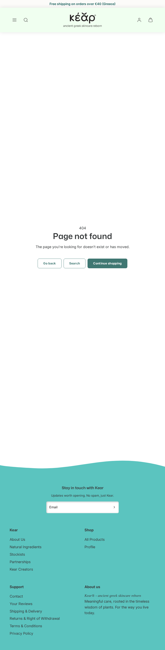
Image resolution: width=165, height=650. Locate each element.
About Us (17, 539)
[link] (139, 20)
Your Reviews (21, 604)
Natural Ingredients (25, 547)
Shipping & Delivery (26, 611)
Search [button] (74, 263)
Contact (16, 596)
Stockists (17, 554)
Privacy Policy (21, 633)
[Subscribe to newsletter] (114, 507)
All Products (95, 539)
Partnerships (20, 562)
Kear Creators (21, 569)
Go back (49, 263)
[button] (14, 20)
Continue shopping (107, 263)
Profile (90, 547)
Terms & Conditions (26, 626)
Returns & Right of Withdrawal (35, 618)
